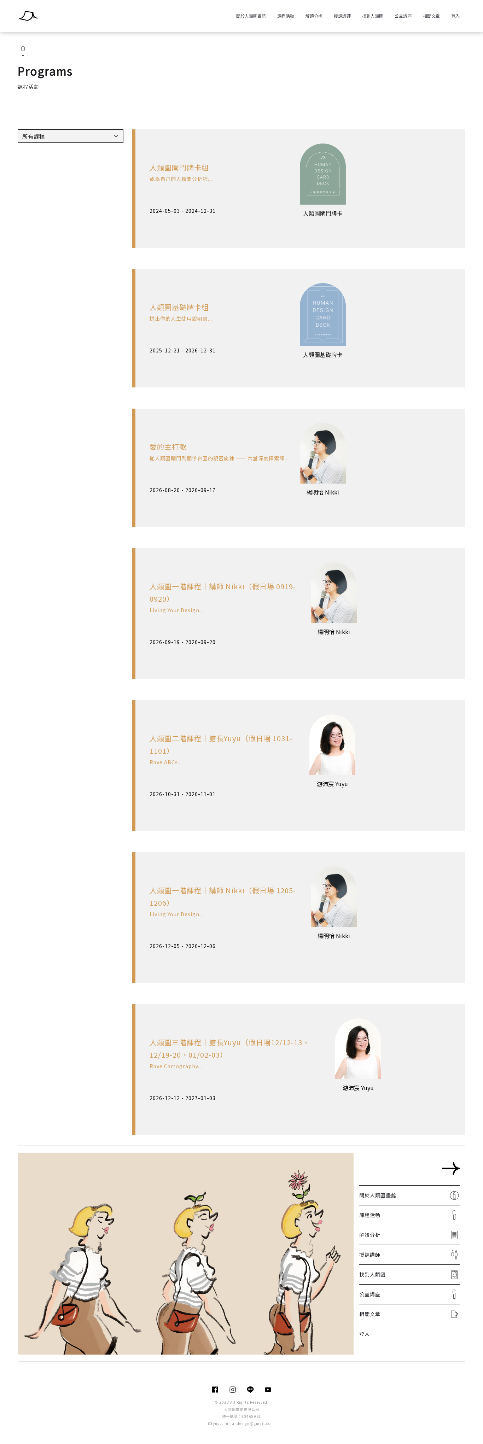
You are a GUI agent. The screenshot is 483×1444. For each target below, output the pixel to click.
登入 (455, 16)
